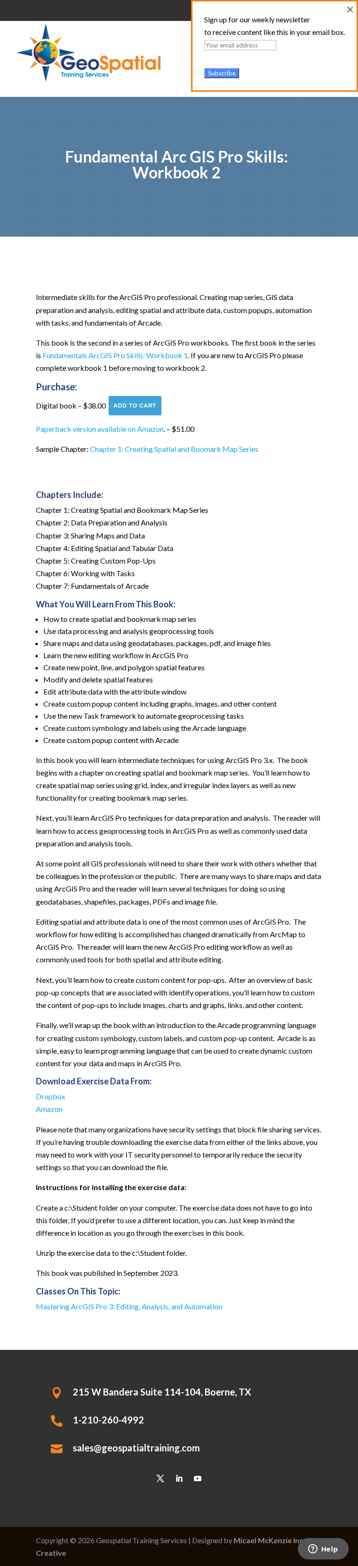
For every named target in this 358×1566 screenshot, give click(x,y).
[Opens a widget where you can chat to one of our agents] (323, 1549)
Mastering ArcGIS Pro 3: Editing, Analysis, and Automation (129, 1306)
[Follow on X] (160, 1478)
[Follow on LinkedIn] (179, 1478)
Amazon (49, 1108)
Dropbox (50, 1096)
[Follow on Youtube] (197, 1478)
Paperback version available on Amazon (100, 428)
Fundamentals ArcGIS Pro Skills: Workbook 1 (115, 355)
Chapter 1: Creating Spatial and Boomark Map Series (174, 448)
